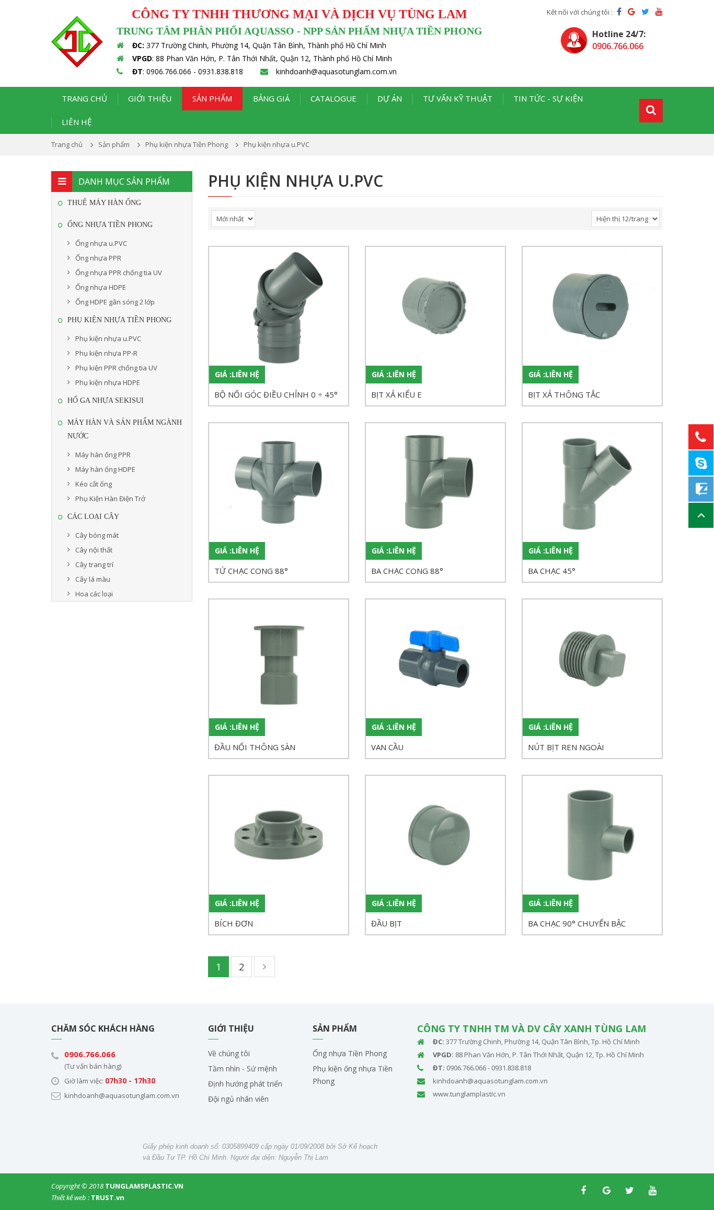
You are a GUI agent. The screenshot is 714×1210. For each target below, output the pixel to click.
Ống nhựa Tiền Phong (350, 1053)
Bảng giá (271, 98)
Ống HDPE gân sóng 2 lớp (115, 302)
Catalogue (333, 98)
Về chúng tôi (229, 1053)
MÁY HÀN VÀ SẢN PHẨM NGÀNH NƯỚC (124, 429)
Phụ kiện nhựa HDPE (107, 382)
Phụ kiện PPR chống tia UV (116, 367)
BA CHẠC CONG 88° (407, 571)
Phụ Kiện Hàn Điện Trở (110, 498)
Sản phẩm (212, 98)
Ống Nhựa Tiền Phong (110, 225)
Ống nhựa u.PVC (101, 243)
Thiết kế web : (70, 1197)
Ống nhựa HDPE (100, 287)
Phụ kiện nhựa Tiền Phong (119, 320)
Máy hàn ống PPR (103, 454)
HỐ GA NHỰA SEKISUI (105, 400)
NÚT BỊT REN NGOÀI (566, 747)
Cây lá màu (92, 579)
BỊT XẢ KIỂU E (396, 394)
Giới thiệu (149, 98)
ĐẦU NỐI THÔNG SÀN (254, 747)
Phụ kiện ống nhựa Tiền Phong (353, 1075)
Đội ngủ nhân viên (238, 1099)
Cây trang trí (94, 564)
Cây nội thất (93, 550)
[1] (651, 110)
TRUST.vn (107, 1197)
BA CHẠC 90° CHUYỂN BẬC (577, 923)
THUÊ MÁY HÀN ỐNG (104, 203)
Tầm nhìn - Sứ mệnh (242, 1068)
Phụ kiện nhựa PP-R (106, 353)
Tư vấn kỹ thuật (457, 98)
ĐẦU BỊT (386, 923)
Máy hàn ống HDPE (105, 469)
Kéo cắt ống (93, 484)
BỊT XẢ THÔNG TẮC (564, 394)
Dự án (389, 98)
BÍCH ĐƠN (233, 923)
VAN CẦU (387, 747)
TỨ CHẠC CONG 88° (251, 571)
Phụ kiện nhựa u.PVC (108, 338)
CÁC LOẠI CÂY (93, 517)
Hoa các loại (94, 593)
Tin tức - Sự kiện (548, 98)
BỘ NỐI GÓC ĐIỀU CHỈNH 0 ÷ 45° (276, 394)
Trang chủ (84, 98)
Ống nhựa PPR (98, 258)
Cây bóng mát (97, 535)
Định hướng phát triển (245, 1084)
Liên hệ (76, 122)
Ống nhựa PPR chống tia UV (118, 272)
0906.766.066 (90, 1054)
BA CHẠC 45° (551, 571)
